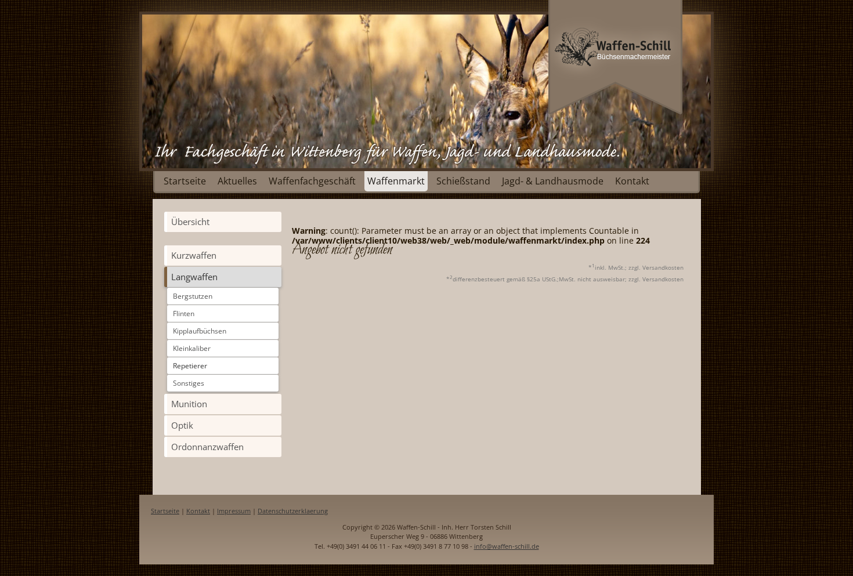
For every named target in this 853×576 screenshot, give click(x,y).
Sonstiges (188, 383)
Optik (182, 425)
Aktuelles (237, 181)
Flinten (183, 313)
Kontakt (632, 181)
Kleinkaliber (192, 348)
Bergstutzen (192, 296)
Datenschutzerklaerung (293, 510)
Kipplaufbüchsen (199, 331)
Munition (189, 404)
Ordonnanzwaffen (207, 446)
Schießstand (463, 181)
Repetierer (190, 366)
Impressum (234, 510)
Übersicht (190, 221)
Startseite (185, 181)
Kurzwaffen (193, 255)
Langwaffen (194, 276)
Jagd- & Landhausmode (552, 181)
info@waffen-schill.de (506, 546)
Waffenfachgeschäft (312, 181)
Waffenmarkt (396, 181)
